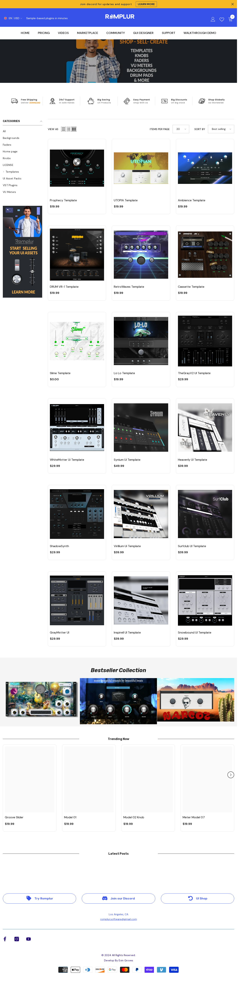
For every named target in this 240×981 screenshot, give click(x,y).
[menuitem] (22, 131)
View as (53, 129)
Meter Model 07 (194, 817)
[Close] (151, 446)
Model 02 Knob (133, 817)
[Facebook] (4, 939)
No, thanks (122, 523)
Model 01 (70, 817)
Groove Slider (14, 817)
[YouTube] (28, 939)
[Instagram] (16, 939)
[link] (22, 252)
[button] (63, 129)
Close (232, 4)
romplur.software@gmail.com (118, 919)
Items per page (160, 129)
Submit (120, 498)
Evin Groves (126, 960)
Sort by (199, 129)
